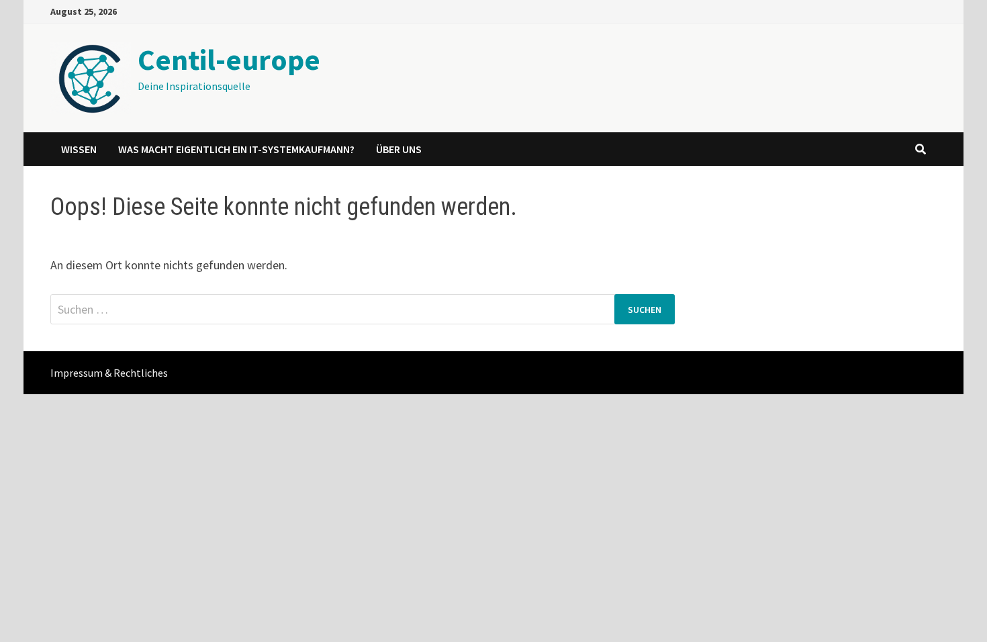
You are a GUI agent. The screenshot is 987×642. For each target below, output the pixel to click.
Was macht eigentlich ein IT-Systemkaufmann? (236, 149)
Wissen (79, 149)
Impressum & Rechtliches (109, 372)
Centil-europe (229, 59)
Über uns (399, 149)
